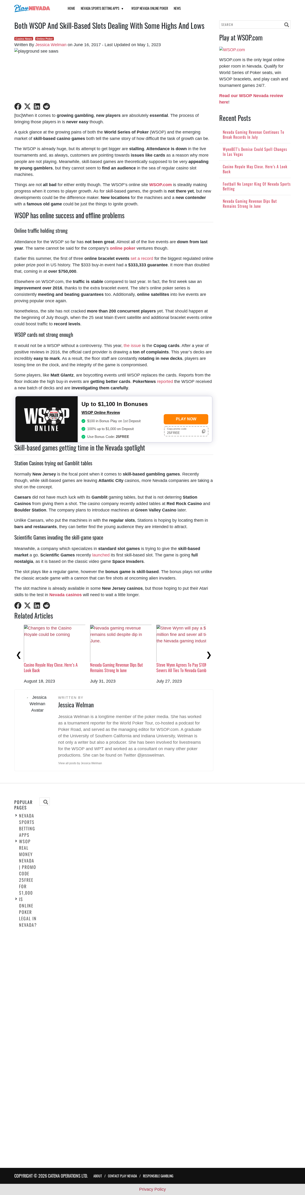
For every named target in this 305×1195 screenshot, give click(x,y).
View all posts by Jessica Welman (80, 763)
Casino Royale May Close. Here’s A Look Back (51, 667)
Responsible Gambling (158, 1175)
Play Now (186, 419)
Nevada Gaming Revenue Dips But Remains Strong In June (116, 667)
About (97, 1175)
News (177, 8)
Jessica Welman (50, 44)
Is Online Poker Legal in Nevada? (28, 912)
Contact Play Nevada (122, 1175)
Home (71, 8)
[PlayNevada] (35, 8)
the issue (132, 345)
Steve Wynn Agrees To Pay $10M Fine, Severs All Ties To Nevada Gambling (186, 667)
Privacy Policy (152, 1189)
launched (101, 555)
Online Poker (44, 38)
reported (165, 381)
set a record (142, 258)
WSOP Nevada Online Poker (149, 8)
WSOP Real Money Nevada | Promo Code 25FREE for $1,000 (27, 867)
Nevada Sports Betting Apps (100, 8)
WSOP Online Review (100, 413)
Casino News (23, 38)
